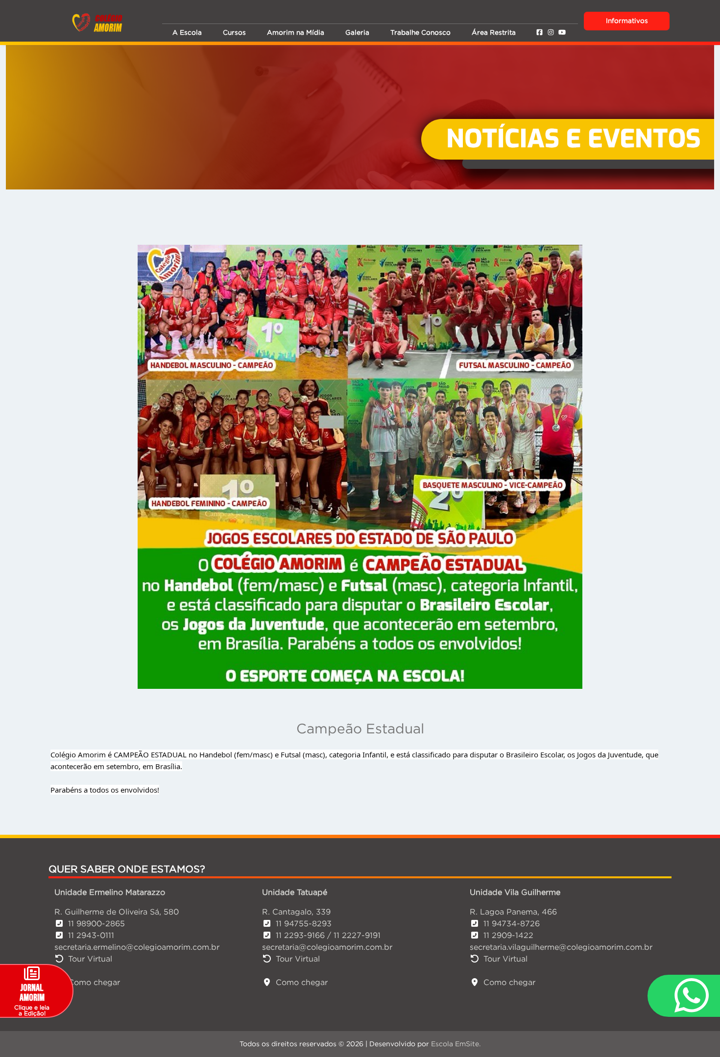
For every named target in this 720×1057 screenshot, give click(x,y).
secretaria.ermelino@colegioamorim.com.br (136, 946)
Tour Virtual (90, 958)
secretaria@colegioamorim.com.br (327, 946)
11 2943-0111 (91, 935)
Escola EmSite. (455, 1044)
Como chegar (94, 982)
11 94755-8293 (304, 923)
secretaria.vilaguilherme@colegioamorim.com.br (561, 946)
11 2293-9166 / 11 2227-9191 (328, 935)
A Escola (187, 32)
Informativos (627, 20)
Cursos (234, 32)
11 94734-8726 (511, 923)
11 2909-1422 (508, 935)
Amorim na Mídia (295, 32)
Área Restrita (494, 32)
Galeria (357, 32)
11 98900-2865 (96, 923)
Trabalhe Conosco (420, 32)
